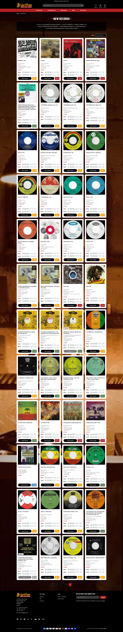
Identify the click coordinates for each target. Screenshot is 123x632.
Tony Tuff (45, 199)
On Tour (65, 60)
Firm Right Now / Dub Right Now (94, 332)
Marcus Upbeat (91, 63)
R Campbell (24, 202)
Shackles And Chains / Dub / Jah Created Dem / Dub (71, 378)
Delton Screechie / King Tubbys (49, 155)
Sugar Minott (92, 157)
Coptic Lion (68, 203)
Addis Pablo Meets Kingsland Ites (26, 380)
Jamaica (76, 619)
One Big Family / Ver (68, 152)
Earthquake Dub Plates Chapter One (72, 422)
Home (18, 13)
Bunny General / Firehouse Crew (72, 560)
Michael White (69, 562)
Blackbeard (92, 202)
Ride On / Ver (21, 152)
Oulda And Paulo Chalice (47, 514)
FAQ (41, 598)
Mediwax (44, 518)
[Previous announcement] (17, 1)
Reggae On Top (91, 384)
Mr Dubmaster (91, 66)
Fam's (90, 564)
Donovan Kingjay (69, 514)
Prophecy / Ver (89, 467)
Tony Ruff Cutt (92, 518)
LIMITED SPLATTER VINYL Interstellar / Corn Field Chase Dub (27, 287)
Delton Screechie (47, 157)
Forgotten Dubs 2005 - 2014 (93, 422)
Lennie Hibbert (46, 63)
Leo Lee (45, 202)
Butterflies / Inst (22, 60)
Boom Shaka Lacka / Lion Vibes (26, 565)
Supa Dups (23, 65)
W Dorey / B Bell (25, 291)
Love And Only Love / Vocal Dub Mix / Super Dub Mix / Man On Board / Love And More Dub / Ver (95, 513)
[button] (39, 10)
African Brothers (69, 155)
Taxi (89, 292)
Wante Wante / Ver (68, 241)
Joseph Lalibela (68, 381)
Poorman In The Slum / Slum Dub (49, 152)
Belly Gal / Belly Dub (23, 197)
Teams (67, 247)
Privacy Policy (61, 598)
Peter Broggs (45, 560)
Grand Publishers (23, 472)
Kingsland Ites (91, 338)
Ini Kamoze (91, 289)
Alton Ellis (68, 289)
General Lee (69, 338)
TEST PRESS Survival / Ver (69, 105)
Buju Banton (22, 63)
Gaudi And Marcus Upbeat (94, 65)
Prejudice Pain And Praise (24, 467)
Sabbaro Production (69, 564)
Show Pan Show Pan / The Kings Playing (26, 242)
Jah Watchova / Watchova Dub (25, 378)
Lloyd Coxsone (24, 516)
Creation (43, 60)
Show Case (66, 286)
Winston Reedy (46, 107)
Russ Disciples (23, 562)
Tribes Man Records (92, 473)
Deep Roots (45, 159)
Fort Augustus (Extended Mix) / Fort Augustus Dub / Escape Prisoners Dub (50, 332)
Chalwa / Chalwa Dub (46, 511)
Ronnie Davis (68, 199)
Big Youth (45, 244)
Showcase (88, 286)
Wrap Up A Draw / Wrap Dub (93, 152)
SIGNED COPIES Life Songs (92, 60)
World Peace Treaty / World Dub (49, 557)
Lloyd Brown (91, 244)
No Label (44, 473)
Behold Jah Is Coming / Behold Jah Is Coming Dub (72, 332)
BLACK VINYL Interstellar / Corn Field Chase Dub (50, 287)
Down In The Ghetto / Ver (69, 557)
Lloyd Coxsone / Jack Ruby (95, 472)
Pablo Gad (22, 425)
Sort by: (92, 35)
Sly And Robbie (92, 291)
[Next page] (70, 584)
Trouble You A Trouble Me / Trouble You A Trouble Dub (26, 332)
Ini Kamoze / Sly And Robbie (25, 335)
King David (22, 244)
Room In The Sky (46, 111)
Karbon (90, 334)
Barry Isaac (92, 383)
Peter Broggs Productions (47, 564)
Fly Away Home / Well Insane (25, 422)
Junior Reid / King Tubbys (93, 155)
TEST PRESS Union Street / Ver (93, 105)
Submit (103, 597)
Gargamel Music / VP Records (25, 66)
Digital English (22, 114)
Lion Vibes (24, 628)
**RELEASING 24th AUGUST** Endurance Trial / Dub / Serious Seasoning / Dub (25, 559)
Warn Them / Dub (45, 241)
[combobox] (63, 5)
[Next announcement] (105, 1)
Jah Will (21, 514)
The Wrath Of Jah (45, 422)
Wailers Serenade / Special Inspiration (95, 557)
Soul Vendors (68, 63)
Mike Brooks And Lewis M (49, 246)
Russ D (23, 564)
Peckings (67, 292)
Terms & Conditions (62, 596)
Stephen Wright (91, 381)
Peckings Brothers (70, 291)
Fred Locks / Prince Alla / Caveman (95, 516)
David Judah (69, 516)
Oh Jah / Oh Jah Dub (23, 511)
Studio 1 (44, 66)
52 (66, 584)
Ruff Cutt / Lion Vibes (92, 519)
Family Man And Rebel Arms (94, 560)
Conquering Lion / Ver (46, 197)
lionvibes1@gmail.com (23, 612)
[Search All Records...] (82, 5)
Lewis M (45, 110)
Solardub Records (69, 518)
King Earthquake (46, 384)
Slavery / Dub (89, 197)
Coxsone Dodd (47, 65)
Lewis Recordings (23, 292)
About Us (42, 596)
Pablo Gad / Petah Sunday (49, 472)
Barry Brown (22, 199)
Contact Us (42, 600)
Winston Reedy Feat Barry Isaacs (72, 107)
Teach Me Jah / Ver (68, 197)
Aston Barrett (92, 562)
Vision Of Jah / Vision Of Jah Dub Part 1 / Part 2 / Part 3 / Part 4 (95, 378)
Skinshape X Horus (23, 289)
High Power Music (69, 339)
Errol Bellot (22, 155)
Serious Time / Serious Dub (69, 467)
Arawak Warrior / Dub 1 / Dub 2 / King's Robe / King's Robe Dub (49, 378)
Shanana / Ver (89, 241)
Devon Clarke (22, 110)
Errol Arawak (45, 381)
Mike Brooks (69, 202)
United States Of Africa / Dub (70, 511)
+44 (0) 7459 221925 (22, 607)
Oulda (45, 516)
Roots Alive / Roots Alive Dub (48, 467)
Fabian (90, 469)
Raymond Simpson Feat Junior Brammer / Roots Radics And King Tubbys (72, 336)
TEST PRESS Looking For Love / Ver (49, 105)
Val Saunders (24, 113)
